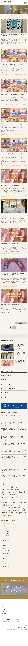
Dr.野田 (8, 74)
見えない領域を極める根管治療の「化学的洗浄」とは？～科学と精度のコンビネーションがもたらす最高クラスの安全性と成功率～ (13, 437)
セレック (22, 74)
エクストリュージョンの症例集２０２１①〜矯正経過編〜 (13, 94)
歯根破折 (14, 507)
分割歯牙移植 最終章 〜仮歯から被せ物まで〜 (11, 185)
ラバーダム (13, 497)
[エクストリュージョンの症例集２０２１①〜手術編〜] (14, 55)
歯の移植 (18, 505)
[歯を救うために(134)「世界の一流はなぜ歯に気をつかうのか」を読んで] (14, 26)
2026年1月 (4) (7, 535)
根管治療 (13, 505)
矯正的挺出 (11, 512)
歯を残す (24, 505)
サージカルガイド (16, 195)
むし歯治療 (17, 489)
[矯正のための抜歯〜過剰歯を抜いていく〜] (14, 206)
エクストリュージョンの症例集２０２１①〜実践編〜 (12, 124)
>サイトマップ (24, 625)
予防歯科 (19, 497)
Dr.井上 (10, 487)
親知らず (3, 196)
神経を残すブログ (6, 384)
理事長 (22, 510)
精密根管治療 (23, 512)
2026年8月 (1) (7, 525)
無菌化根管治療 (16, 510)
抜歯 (25, 502)
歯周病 (3, 507)
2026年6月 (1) (7, 527)
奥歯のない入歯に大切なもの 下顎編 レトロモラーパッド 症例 (21, 361)
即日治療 (4, 499)
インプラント (4, 492)
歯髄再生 (9, 510)
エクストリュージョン (12, 74)
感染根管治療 (19, 502)
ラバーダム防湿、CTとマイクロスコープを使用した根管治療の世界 (21, 353)
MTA (8, 489)
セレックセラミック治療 (19, 134)
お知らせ (3, 397)
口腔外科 (9, 499)
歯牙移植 (25, 253)
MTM (12, 489)
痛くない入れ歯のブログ (7, 258)
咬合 (13, 286)
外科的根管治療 (5, 502)
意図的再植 (12, 502)
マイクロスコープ (5, 497)
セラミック (4, 494)
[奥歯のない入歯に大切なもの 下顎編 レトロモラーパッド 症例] (7, 363)
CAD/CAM (4, 487)
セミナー (22, 492)
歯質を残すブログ (6, 49)
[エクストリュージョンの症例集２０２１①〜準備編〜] (14, 145)
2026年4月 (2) (7, 531)
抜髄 (3, 505)
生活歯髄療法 (4, 512)
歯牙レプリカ (22, 253)
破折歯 (17, 512)
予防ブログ (5, 19)
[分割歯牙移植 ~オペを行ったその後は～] (14, 235)
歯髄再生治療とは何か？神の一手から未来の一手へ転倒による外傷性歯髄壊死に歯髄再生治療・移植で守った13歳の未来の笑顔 (14, 429)
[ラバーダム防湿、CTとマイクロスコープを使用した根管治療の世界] (7, 355)
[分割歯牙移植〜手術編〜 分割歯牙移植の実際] (14, 296)
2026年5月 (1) (7, 529)
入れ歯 (11, 286)
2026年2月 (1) (7, 533)
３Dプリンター (9, 195)
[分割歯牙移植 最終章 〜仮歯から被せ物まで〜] (14, 176)
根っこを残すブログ (5, 352)
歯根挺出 (8, 507)
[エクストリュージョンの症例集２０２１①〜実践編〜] (14, 115)
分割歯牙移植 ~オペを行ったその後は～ (9, 243)
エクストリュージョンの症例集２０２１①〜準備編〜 (12, 153)
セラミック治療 (18, 74)
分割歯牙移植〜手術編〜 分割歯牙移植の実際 (10, 304)
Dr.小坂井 (8, 225)
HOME (11, 15)
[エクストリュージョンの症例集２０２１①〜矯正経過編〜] (14, 85)
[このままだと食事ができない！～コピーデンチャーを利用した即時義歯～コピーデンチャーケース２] (7, 347)
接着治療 (7, 505)
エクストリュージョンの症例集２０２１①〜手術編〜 (12, 64)
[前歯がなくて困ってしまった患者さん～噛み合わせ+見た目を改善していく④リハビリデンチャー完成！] (14, 265)
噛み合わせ (15, 286)
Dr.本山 (20, 487)
